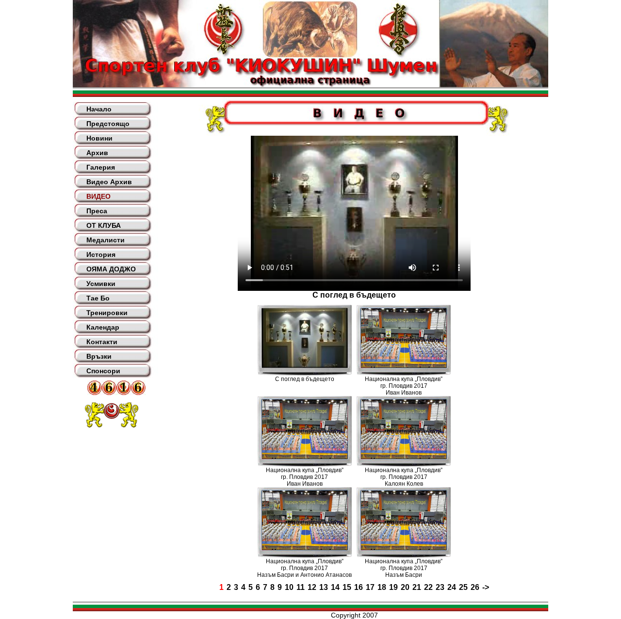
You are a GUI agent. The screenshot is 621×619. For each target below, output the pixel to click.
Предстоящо (108, 123)
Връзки (99, 356)
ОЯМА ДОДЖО (111, 269)
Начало (99, 109)
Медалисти (105, 240)
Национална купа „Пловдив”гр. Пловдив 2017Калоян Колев (403, 477)
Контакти (101, 342)
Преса (96, 211)
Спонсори (103, 371)
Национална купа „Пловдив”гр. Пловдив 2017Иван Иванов (403, 386)
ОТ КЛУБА (103, 225)
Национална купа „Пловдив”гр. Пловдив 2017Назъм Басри (403, 568)
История (100, 254)
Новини (99, 138)
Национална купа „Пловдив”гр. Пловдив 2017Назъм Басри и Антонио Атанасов (304, 568)
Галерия (100, 167)
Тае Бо (98, 298)
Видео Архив (109, 182)
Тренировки (107, 313)
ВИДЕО (98, 196)
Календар (102, 327)
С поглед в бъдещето (304, 379)
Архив (97, 153)
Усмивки (100, 283)
